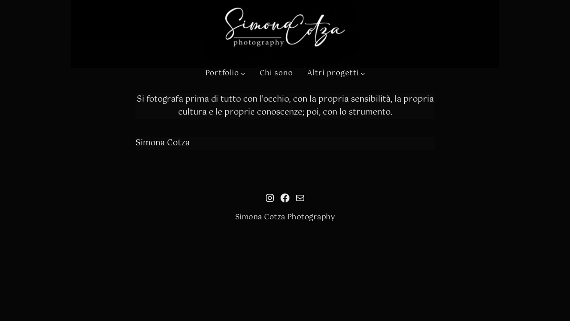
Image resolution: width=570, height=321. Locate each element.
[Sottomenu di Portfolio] (243, 73)
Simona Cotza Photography (285, 217)
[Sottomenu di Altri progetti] (363, 73)
